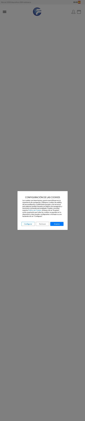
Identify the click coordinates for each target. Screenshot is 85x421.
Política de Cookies (34, 210)
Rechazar (42, 224)
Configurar (28, 224)
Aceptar (57, 224)
